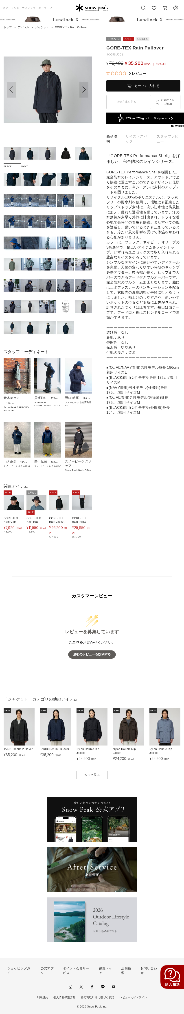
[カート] (165, 8)
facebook (92, 986)
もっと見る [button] (92, 775)
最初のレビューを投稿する (92, 654)
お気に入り (154, 10)
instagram (70, 986)
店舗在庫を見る (126, 101)
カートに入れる (147, 86)
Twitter (81, 986)
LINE (102, 986)
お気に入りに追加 (168, 101)
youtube (113, 986)
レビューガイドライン (133, 997)
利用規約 (42, 997)
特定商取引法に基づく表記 (97, 997)
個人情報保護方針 (64, 997)
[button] (83, 90)
